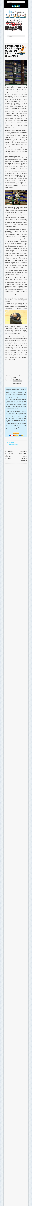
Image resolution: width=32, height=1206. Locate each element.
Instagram (19, 6)
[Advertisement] (15, 484)
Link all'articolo (12, 442)
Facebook (13, 6)
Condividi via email (13, 444)
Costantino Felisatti (17, 376)
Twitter (15, 6)
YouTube (17, 6)
